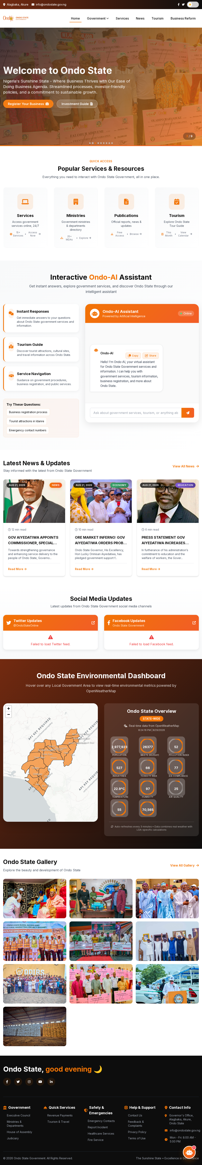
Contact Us (135, 1115)
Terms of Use (137, 1138)
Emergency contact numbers (27, 430)
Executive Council (18, 1115)
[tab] (90, 143)
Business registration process (28, 412)
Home (75, 18)
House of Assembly (19, 1132)
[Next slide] (194, 87)
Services (122, 18)
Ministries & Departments (15, 1123)
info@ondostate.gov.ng (50, 4)
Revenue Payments (60, 1115)
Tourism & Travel (58, 1121)
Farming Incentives (83, 104)
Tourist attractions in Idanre (26, 421)
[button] (8, 709)
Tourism (158, 18)
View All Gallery (182, 865)
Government (96, 18)
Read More (15, 569)
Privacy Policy (137, 1132)
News (140, 18)
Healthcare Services (101, 1133)
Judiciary (13, 1138)
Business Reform (183, 18)
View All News (184, 466)
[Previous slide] (8, 87)
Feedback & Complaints (136, 1123)
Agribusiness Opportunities (29, 104)
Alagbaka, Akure (17, 4)
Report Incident (98, 1127)
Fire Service (96, 1140)
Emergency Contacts (101, 1121)
